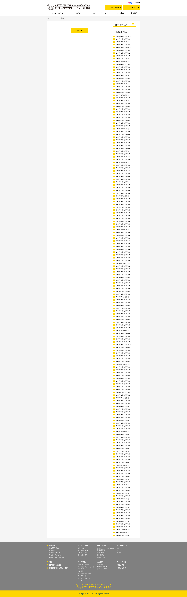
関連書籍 (80, 571)
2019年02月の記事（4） (123, 288)
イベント (119, 550)
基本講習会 (100, 555)
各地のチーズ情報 (83, 564)
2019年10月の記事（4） (123, 266)
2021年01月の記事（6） (123, 224)
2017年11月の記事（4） (123, 330)
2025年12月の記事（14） (124, 58)
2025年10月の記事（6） (123, 64)
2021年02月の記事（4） (123, 221)
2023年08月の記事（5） (123, 137)
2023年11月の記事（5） (123, 128)
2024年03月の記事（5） (123, 117)
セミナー (119, 548)
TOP (48, 18)
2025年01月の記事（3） (123, 89)
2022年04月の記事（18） (124, 182)
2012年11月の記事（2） (123, 499)
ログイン (132, 7)
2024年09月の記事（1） (123, 100)
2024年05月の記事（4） (123, 112)
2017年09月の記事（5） (123, 336)
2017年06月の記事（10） (124, 344)
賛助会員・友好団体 (55, 552)
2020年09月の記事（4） (123, 235)
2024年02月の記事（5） (123, 120)
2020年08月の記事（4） (123, 238)
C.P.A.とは (81, 548)
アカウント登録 (113, 7)
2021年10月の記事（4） (123, 199)
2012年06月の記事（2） (123, 513)
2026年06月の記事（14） (124, 42)
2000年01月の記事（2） (123, 535)
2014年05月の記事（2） (123, 448)
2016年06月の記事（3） (123, 378)
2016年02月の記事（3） (123, 389)
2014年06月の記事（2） (123, 445)
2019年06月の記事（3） (123, 277)
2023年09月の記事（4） (123, 134)
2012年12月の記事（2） (123, 496)
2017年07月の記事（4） (123, 342)
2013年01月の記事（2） (123, 493)
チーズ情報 (120, 13)
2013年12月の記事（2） (123, 462)
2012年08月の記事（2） (123, 507)
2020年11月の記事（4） (123, 229)
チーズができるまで (84, 578)
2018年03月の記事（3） (123, 319)
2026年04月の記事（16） (124, 47)
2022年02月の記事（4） (123, 187)
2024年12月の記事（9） (123, 92)
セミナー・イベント (99, 13)
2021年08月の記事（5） (123, 204)
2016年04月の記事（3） (123, 384)
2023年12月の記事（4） (123, 126)
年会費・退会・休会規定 (56, 557)
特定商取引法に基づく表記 (58, 568)
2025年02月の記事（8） (123, 86)
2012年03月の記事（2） (123, 521)
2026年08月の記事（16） (124, 36)
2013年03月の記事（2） (123, 487)
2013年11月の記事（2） (123, 465)
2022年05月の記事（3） (123, 179)
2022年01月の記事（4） (123, 190)
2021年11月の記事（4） (123, 196)
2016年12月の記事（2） (123, 361)
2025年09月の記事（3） (123, 67)
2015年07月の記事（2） (123, 409)
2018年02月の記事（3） (123, 322)
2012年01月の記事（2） (123, 527)
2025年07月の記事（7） (123, 72)
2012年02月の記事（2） (123, 524)
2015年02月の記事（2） (123, 423)
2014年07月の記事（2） (123, 442)
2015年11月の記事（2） (123, 398)
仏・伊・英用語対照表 (84, 573)
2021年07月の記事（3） (123, 207)
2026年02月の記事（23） (124, 53)
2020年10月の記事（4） (123, 232)
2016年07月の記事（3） (123, 375)
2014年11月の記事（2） (123, 431)
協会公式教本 (101, 557)
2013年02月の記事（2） (123, 490)
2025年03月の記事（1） (123, 84)
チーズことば (82, 576)
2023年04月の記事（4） (123, 148)
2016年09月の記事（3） (123, 370)
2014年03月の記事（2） (123, 454)
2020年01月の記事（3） (123, 257)
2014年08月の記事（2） (123, 440)
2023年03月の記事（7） (123, 151)
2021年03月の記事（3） (123, 218)
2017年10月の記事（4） (123, 333)
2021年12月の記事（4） (123, 193)
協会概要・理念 (54, 548)
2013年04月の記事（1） (123, 485)
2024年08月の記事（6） (123, 103)
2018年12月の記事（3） (123, 294)
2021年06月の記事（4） (123, 210)
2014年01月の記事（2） (123, 459)
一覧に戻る (80, 31)
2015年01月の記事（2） (123, 426)
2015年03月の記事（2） (123, 420)
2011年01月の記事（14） (124, 532)
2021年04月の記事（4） (123, 215)
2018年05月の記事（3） (123, 314)
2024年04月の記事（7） (123, 114)
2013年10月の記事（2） (123, 468)
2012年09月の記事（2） (123, 504)
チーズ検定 (100, 552)
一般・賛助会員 (102, 566)
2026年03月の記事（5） (123, 50)
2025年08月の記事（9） (123, 70)
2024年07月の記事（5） (123, 106)
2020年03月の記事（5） (123, 252)
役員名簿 (52, 550)
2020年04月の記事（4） (123, 249)
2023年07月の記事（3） (123, 140)
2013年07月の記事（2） (123, 476)
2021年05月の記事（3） (123, 213)
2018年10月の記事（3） (123, 300)
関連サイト (120, 565)
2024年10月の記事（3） (123, 98)
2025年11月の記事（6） (123, 61)
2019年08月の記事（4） (123, 272)
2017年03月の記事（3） (123, 353)
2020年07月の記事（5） (123, 241)
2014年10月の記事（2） (123, 434)
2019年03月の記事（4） (123, 286)
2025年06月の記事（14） (124, 75)
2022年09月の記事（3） (123, 168)
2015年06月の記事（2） (123, 412)
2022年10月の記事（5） (123, 165)
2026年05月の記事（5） (123, 44)
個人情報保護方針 (55, 565)
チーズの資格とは (83, 550)
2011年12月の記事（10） (124, 529)
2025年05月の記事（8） (123, 78)
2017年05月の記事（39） (124, 347)
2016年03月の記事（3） (123, 386)
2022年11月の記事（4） (123, 162)
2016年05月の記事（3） (123, 381)
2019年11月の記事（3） (123, 263)
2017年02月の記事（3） (123, 356)
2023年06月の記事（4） (123, 143)
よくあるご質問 (82, 555)
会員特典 (100, 564)
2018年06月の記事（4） (123, 311)
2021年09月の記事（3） (123, 201)
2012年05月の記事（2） (123, 515)
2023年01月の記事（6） (123, 157)
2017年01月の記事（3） (123, 358)
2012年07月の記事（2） (123, 510)
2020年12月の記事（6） (123, 227)
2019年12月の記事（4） (123, 260)
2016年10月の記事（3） (123, 367)
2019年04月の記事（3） (123, 283)
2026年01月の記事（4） (123, 56)
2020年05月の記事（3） (123, 246)
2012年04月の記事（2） (123, 518)
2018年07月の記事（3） (123, 308)
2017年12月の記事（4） (123, 328)
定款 (50, 562)
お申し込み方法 (102, 569)
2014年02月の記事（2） (123, 456)
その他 (119, 552)
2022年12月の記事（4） (123, 159)
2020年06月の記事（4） (123, 243)
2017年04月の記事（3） (123, 350)
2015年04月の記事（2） (123, 417)
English (137, 3)
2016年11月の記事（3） (123, 364)
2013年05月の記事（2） (123, 482)
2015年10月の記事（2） (123, 400)
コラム (80, 580)
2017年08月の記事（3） (123, 339)
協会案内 (52, 545)
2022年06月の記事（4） (123, 176)
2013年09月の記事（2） (123, 471)
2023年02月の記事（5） (123, 154)
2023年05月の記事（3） (123, 145)
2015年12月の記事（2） (123, 395)
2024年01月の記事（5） (123, 123)
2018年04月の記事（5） (123, 316)
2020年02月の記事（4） (123, 255)
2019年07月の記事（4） (123, 274)
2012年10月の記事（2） (123, 501)
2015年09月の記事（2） (123, 403)
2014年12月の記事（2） (123, 428)
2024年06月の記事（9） (123, 109)
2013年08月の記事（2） (123, 473)
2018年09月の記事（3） (123, 302)
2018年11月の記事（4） (123, 297)
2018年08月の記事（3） (123, 305)
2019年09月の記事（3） (123, 269)
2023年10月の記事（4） (123, 131)
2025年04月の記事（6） (123, 81)
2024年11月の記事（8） (123, 95)
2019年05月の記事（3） (123, 280)
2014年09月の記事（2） (123, 437)
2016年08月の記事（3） (123, 372)
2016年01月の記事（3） (123, 392)
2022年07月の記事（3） (123, 173)
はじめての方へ (57, 13)
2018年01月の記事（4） (123, 325)
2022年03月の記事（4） (123, 185)
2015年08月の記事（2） (123, 406)
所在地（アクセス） (55, 555)
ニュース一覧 (121, 562)
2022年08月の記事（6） (123, 171)
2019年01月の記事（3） (123, 291)
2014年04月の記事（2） (123, 451)
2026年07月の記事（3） (123, 39)
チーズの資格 (77, 13)
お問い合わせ (121, 568)
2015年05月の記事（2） (123, 414)
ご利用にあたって (83, 552)
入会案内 (134, 13)
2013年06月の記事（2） (123, 479)
